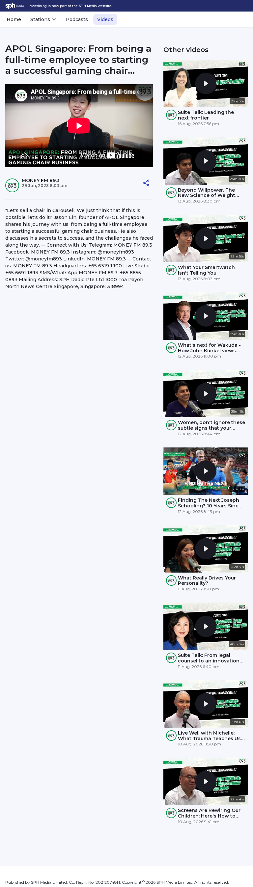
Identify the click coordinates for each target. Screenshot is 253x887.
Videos (105, 19)
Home (14, 19)
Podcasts (77, 19)
